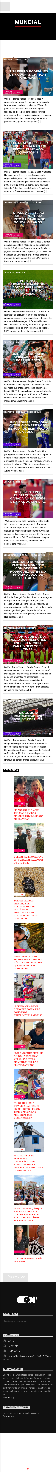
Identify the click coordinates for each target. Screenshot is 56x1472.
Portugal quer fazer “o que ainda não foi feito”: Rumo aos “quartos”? (28, 147)
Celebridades (11, 203)
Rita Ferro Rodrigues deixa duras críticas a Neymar (28, 74)
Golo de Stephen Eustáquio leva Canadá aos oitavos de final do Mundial (28, 496)
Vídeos (43, 1446)
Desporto (9, 133)
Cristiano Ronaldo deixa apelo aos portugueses (29, 357)
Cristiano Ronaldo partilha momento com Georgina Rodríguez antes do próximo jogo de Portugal (28, 570)
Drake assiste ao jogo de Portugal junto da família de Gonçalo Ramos (28, 217)
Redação (8, 514)
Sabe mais (7, 1398)
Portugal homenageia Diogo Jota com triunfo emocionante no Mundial (28, 287)
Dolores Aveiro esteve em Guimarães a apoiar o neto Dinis (28, 860)
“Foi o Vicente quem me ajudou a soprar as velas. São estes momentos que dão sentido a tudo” (28, 1059)
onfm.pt (10, 1341)
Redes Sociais (22, 60)
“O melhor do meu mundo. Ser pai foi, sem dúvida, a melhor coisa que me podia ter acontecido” (28, 962)
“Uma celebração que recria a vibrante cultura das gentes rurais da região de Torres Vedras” (28, 1214)
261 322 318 (12, 1346)
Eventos (28, 1446)
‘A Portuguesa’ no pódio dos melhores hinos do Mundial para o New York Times (28, 643)
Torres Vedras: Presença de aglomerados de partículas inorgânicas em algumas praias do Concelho (26, 910)
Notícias (8, 60)
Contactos (13, 1449)
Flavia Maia (9, 91)
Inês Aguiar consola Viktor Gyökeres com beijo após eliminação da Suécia (28, 427)
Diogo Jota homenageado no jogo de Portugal (28, 716)
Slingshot (7, 1442)
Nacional (20, 342)
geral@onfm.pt (13, 1351)
